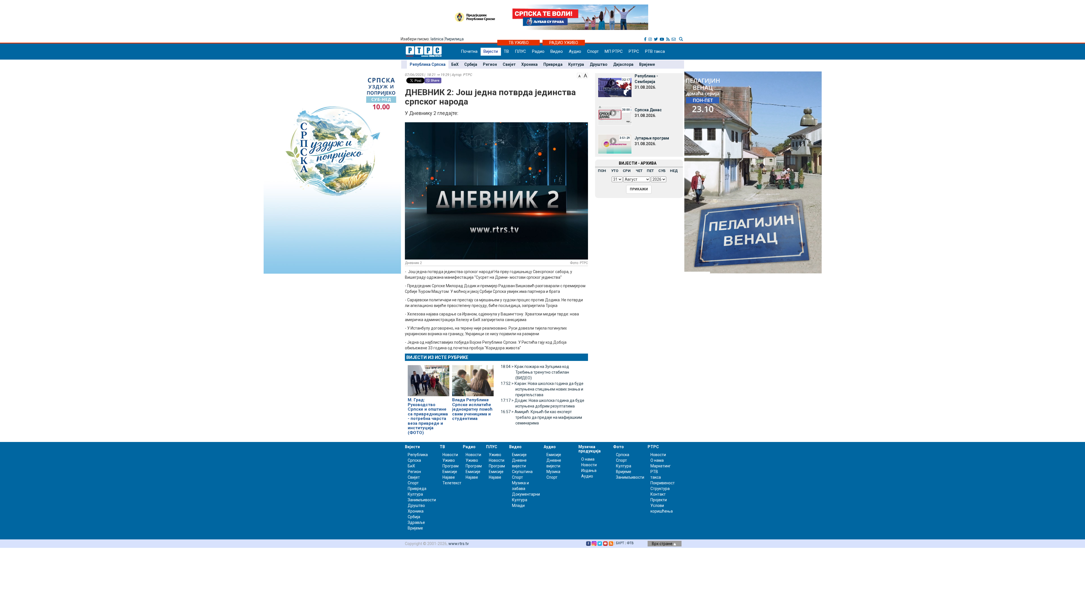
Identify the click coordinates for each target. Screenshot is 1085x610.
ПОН (602, 171)
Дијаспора (623, 64)
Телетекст (451, 483)
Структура (660, 488)
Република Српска (428, 64)
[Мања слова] (579, 75)
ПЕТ (650, 171)
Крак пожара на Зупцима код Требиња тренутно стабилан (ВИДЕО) (535, 372)
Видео (556, 51)
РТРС (634, 51)
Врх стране (662, 543)
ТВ (506, 51)
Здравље (416, 522)
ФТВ (630, 543)
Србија (470, 64)
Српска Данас (648, 110)
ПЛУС (520, 51)
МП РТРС (614, 51)
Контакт (658, 494)
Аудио (575, 51)
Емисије (449, 471)
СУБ (661, 171)
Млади (518, 505)
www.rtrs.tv (458, 543)
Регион (490, 64)
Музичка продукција (589, 449)
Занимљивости (422, 500)
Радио (538, 51)
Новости (450, 454)
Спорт (593, 51)
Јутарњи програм (652, 138)
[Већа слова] (585, 75)
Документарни (526, 494)
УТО (614, 171)
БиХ (455, 64)
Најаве (448, 477)
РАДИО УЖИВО (563, 42)
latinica (437, 39)
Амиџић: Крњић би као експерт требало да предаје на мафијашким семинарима (541, 417)
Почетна (469, 51)
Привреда (553, 64)
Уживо (448, 460)
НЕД (674, 171)
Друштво (598, 64)
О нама (587, 459)
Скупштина (522, 471)
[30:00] (615, 115)
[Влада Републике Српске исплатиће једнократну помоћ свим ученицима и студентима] (473, 378)
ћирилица (454, 39)
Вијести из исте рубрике (437, 357)
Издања (588, 470)
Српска (622, 454)
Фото (618, 447)
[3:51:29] (615, 143)
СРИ (627, 171)
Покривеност (662, 483)
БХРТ (620, 543)
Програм (450, 466)
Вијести (490, 51)
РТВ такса (655, 51)
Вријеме (647, 64)
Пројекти (658, 500)
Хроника (529, 64)
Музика (553, 471)
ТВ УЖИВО (519, 42)
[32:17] (615, 87)
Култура (576, 64)
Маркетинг (660, 466)
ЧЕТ (639, 171)
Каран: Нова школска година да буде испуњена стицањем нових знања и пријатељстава (542, 389)
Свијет (509, 64)
